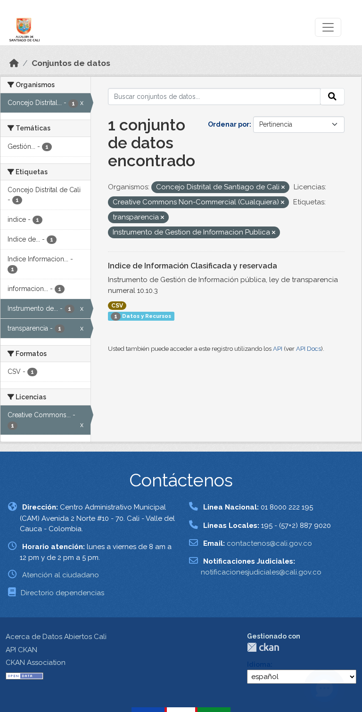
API (277, 348)
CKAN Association (36, 662)
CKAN (263, 647)
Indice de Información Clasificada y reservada (192, 265)
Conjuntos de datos (71, 63)
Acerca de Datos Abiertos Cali (56, 636)
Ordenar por (228, 124)
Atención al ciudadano (60, 575)
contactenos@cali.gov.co (269, 543)
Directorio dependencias (62, 593)
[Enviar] (332, 96)
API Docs (308, 348)
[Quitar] (283, 188)
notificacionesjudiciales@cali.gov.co (261, 572)
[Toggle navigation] (328, 27)
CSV (117, 305)
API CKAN (21, 650)
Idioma (259, 664)
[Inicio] (14, 63)
